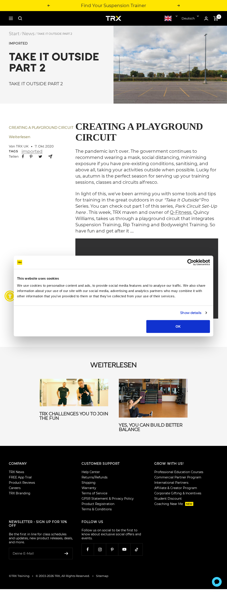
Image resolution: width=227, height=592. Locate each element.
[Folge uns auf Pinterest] (112, 549)
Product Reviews (22, 483)
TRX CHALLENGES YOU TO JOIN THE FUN (73, 416)
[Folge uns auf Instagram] (100, 549)
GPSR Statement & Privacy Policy (108, 499)
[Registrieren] (66, 553)
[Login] (206, 18)
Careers (15, 488)
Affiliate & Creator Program (175, 488)
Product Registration (98, 504)
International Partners (171, 483)
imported (18, 43)
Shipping (89, 483)
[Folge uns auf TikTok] (136, 549)
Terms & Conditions (97, 509)
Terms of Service (94, 493)
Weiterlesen (19, 137)
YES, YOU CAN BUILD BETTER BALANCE (150, 427)
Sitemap (102, 576)
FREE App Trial (20, 477)
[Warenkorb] (215, 18)
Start (14, 33)
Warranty (89, 488)
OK (178, 326)
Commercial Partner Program (177, 477)
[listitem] (23, 156)
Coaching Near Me (173, 504)
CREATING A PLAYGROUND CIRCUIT (41, 128)
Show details (190, 313)
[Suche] (20, 18)
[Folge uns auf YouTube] (124, 549)
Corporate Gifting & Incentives (177, 493)
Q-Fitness (180, 212)
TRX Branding (19, 493)
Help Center (91, 472)
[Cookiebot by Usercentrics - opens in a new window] (190, 262)
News (28, 33)
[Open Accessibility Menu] (10, 296)
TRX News (16, 472)
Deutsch (188, 18)
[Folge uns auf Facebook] (88, 549)
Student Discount (168, 499)
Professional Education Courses (178, 472)
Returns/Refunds (95, 477)
